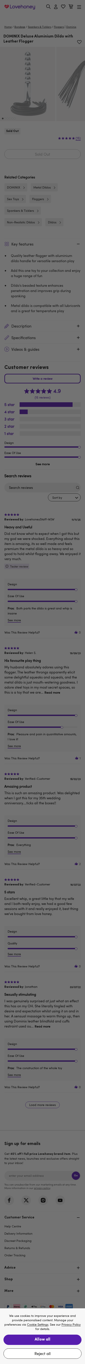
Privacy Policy (71, 1324)
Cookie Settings (37, 1324)
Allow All (42, 1340)
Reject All (42, 1353)
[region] (42, 1336)
